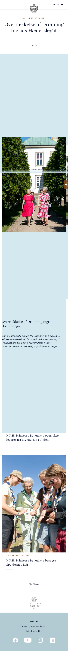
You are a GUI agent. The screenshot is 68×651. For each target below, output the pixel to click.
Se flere (34, 584)
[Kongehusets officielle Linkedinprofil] (52, 641)
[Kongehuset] (34, 8)
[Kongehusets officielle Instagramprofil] (40, 641)
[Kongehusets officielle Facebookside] (15, 641)
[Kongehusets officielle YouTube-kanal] (28, 641)
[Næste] (66, 184)
